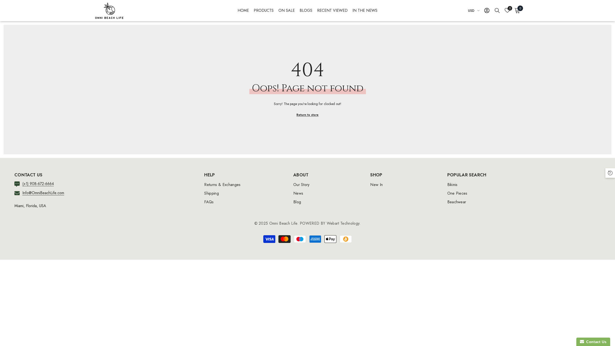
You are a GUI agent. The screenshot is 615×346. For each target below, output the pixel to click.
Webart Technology (343, 223)
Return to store (307, 115)
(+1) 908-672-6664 (38, 183)
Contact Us (595, 342)
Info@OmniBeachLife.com (43, 193)
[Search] (497, 10)
